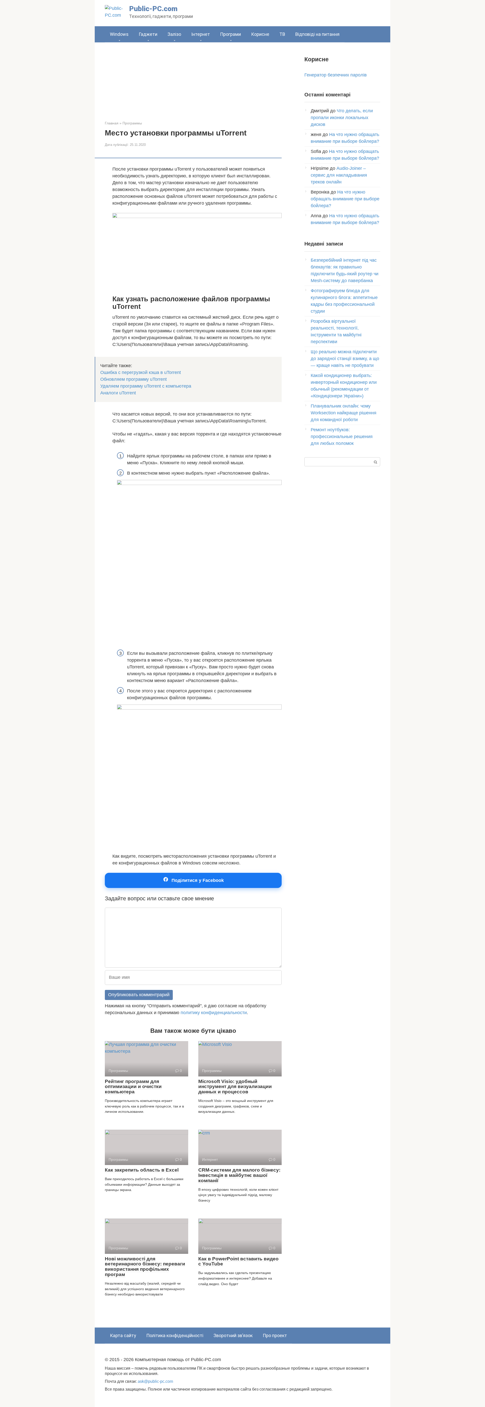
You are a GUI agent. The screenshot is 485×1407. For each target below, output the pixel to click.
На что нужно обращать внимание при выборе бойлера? (345, 199)
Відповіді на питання (317, 34)
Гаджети (148, 34)
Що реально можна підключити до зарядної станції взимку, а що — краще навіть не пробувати (345, 358)
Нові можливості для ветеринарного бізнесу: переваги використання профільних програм (145, 1266)
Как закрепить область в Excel (142, 1170)
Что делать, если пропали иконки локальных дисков (342, 117)
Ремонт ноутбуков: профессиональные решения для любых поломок (342, 436)
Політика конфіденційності (174, 1335)
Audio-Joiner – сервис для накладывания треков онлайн (339, 175)
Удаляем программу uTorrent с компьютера (145, 386)
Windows (119, 34)
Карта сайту (123, 1335)
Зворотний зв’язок (233, 1335)
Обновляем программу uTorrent (133, 379)
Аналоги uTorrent (118, 392)
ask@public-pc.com (155, 1381)
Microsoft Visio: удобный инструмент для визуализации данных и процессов (235, 1087)
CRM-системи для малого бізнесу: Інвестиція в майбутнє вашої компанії (239, 1175)
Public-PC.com (153, 9)
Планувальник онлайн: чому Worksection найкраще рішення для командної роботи (343, 412)
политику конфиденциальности (214, 1012)
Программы (132, 123)
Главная (111, 123)
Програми (230, 34)
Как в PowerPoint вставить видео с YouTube (238, 1261)
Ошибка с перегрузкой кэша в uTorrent (140, 372)
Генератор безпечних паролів (335, 74)
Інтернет (200, 34)
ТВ (282, 34)
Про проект (275, 1335)
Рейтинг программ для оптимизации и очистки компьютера (133, 1087)
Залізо (174, 34)
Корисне (260, 34)
